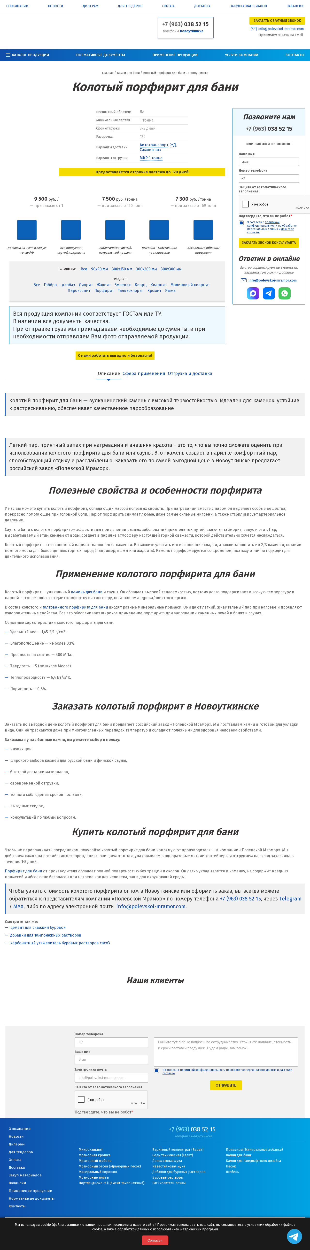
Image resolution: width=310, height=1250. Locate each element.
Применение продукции (175, 55)
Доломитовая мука (167, 1161)
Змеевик (123, 284)
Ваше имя (247, 154)
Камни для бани (238, 1155)
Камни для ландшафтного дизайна (253, 1161)
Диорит (86, 284)
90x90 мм (99, 269)
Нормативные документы (100, 55)
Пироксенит (79, 290)
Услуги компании (241, 55)
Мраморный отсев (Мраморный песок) (110, 1166)
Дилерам (90, 6)
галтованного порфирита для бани (75, 607)
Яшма (170, 290)
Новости (55, 6)
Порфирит (104, 290)
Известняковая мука (168, 1166)
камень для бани (86, 592)
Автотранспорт (154, 145)
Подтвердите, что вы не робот (265, 216)
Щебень (232, 1172)
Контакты (295, 55)
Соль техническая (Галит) (172, 1155)
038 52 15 (185, 24)
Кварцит (158, 284)
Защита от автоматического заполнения (262, 189)
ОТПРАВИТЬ (226, 1085)
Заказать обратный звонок (277, 21)
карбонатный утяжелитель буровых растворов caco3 (60, 943)
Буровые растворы (167, 1177)
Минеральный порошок (98, 1172)
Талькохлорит (131, 290)
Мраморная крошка (94, 1155)
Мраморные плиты (94, 1177)
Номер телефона (253, 170)
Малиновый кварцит (190, 284)
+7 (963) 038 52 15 (240, 898)
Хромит (154, 290)
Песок (231, 1166)
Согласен (155, 1240)
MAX (18, 906)
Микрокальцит (91, 1150)
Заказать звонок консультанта (269, 243)
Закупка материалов (248, 6)
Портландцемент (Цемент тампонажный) (111, 1183)
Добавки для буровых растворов (178, 1172)
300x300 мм (171, 269)
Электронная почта (91, 1070)
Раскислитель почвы (169, 1183)
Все (84, 269)
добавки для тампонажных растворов (45, 935)
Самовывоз (150, 149)
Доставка (202, 6)
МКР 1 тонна (151, 158)
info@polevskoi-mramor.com (281, 29)
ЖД (173, 145)
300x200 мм (146, 269)
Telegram (290, 898)
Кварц (141, 284)
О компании (17, 6)
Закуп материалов (25, 1175)
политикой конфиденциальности (263, 224)
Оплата (168, 6)
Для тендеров (130, 6)
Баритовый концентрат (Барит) (177, 1150)
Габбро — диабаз (59, 284)
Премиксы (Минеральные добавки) (254, 1150)
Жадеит (104, 284)
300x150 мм (122, 269)
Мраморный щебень (95, 1161)
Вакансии (295, 6)
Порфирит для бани (23, 871)
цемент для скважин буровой (38, 927)
